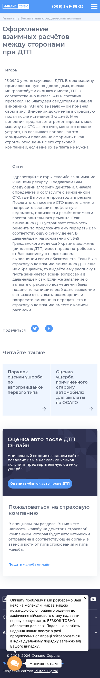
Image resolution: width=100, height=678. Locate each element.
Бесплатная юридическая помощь (51, 18)
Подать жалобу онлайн (29, 564)
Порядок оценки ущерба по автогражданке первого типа (25, 382)
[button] (14, 663)
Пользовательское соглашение (33, 663)
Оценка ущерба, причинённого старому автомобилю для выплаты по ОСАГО (72, 387)
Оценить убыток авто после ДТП (40, 483)
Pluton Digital (46, 671)
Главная (9, 18)
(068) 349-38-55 (68, 6)
